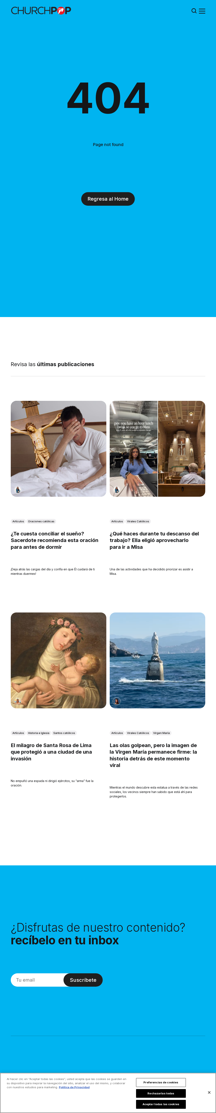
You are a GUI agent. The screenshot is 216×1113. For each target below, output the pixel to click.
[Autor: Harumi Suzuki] (18, 490)
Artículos (18, 521)
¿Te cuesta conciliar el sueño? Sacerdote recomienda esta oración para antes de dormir (55, 540)
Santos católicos (64, 733)
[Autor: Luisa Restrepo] (18, 701)
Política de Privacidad (74, 1087)
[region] (108, 1093)
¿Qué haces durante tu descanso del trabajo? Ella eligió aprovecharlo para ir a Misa (154, 540)
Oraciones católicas (41, 521)
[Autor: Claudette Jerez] (116, 701)
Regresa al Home (108, 199)
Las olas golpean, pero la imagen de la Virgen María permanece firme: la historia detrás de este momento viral (153, 755)
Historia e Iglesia (38, 733)
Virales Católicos (138, 521)
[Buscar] (194, 10)
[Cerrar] (209, 1092)
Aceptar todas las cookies (161, 1104)
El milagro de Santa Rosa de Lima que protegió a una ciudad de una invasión (51, 752)
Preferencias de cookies (160, 1082)
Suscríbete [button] (83, 980)
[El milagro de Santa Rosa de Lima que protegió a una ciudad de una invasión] (58, 661)
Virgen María (161, 733)
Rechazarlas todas (160, 1093)
